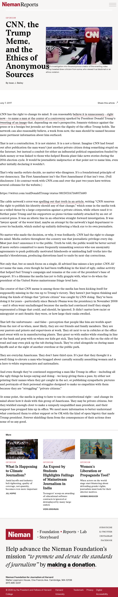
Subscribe (105, 527)
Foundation (49, 531)
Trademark (79, 590)
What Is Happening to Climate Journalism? (21, 471)
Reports (69, 531)
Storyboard (49, 537)
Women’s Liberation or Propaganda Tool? (95, 471)
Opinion (11, 17)
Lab (83, 531)
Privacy (89, 590)
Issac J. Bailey (16, 83)
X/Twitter (105, 531)
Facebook (106, 540)
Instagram (105, 535)
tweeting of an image (13, 122)
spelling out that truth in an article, (61, 201)
